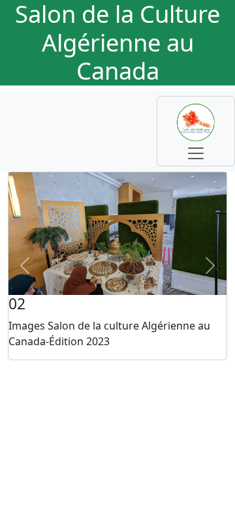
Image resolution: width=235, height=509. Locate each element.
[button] (24, 266)
